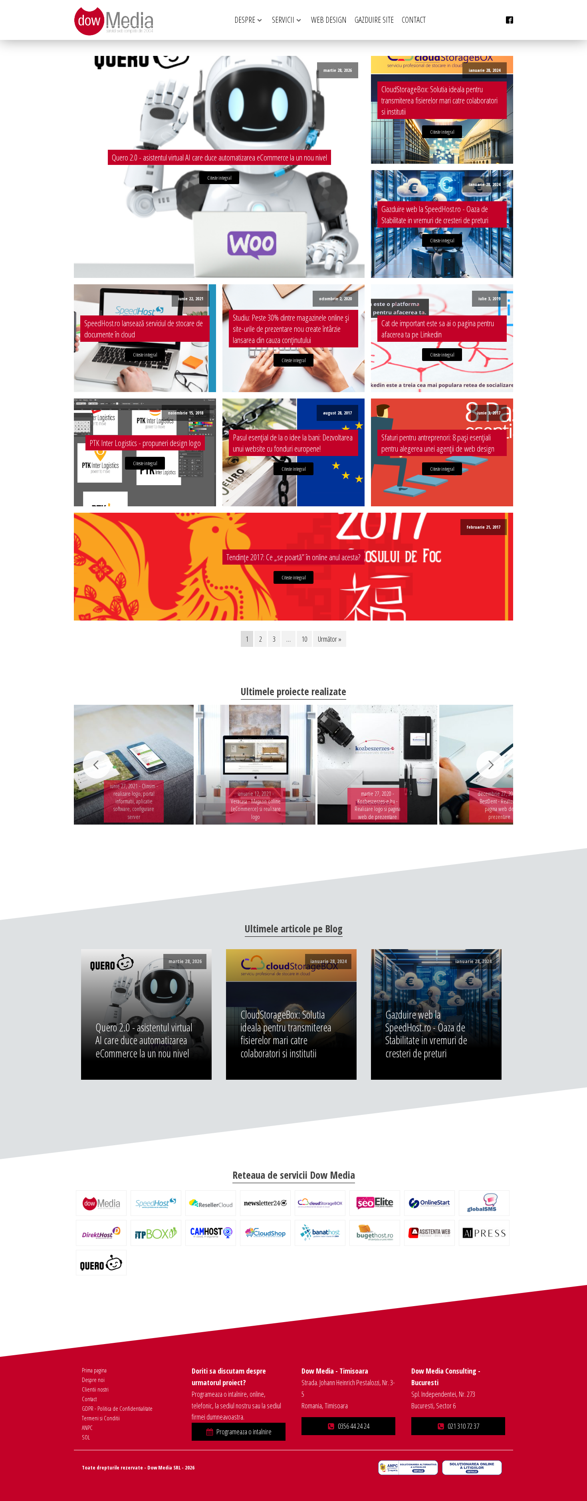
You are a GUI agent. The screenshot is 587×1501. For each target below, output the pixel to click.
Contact (89, 1399)
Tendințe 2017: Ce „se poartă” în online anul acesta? (293, 557)
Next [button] (490, 765)
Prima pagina (94, 1370)
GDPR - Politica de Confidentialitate (117, 1408)
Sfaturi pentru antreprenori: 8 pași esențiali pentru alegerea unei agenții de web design (437, 443)
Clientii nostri (95, 1389)
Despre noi (93, 1380)
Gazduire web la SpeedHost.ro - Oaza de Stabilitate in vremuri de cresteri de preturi (434, 214)
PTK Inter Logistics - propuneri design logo (145, 442)
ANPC (87, 1428)
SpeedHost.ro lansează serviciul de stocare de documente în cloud (143, 328)
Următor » (329, 639)
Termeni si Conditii (101, 1418)
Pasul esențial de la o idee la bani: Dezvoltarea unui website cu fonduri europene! (293, 443)
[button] (239, 1432)
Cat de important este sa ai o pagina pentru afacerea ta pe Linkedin (437, 328)
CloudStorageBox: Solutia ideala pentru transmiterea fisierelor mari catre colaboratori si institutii (439, 100)
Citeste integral (219, 177)
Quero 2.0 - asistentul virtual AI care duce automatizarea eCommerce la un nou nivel (219, 157)
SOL (86, 1437)
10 (304, 639)
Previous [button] (97, 765)
